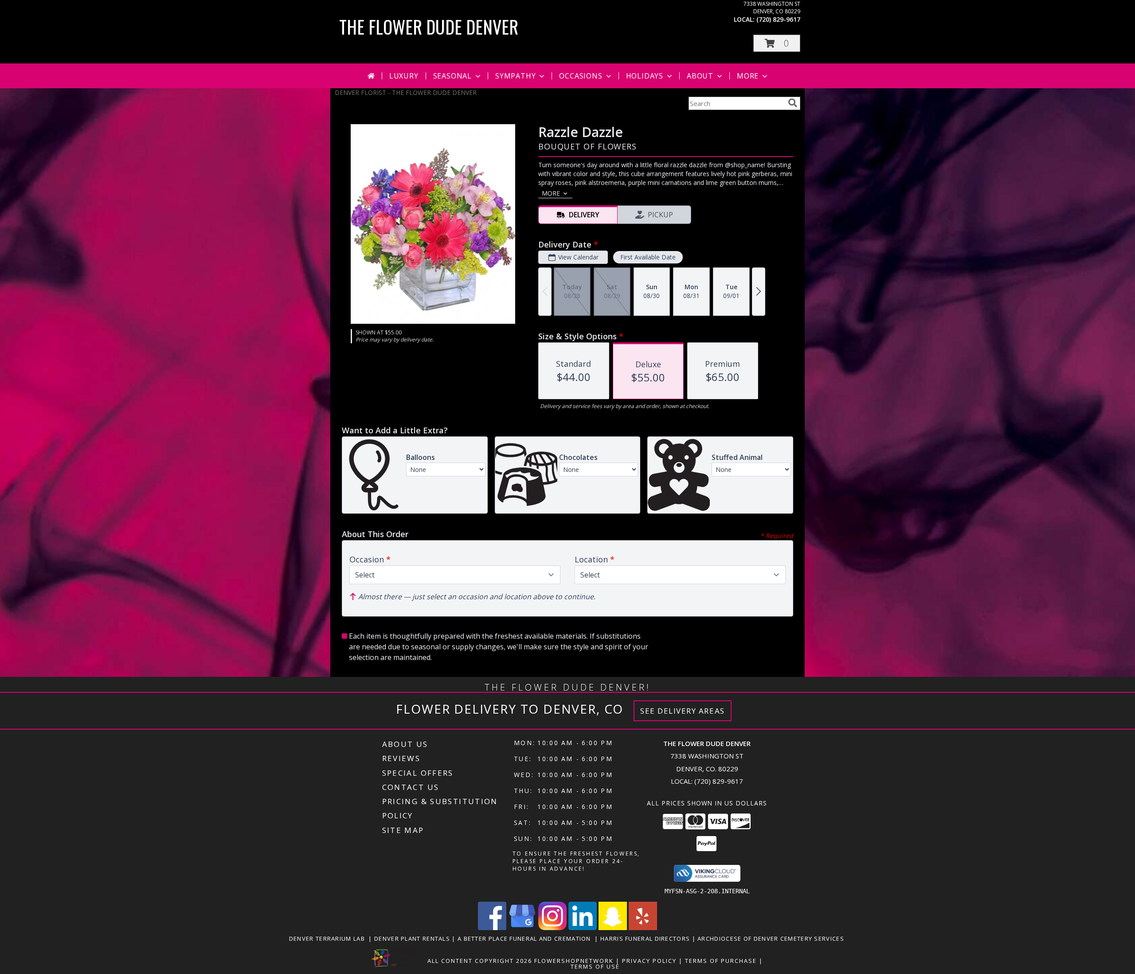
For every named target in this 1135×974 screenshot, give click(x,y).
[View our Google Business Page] (522, 927)
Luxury (404, 76)
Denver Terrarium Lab (329, 939)
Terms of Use (595, 966)
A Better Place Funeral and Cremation (526, 939)
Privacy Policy (649, 961)
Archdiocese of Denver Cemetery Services (771, 939)
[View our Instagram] (552, 927)
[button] (776, 43)
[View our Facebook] (492, 927)
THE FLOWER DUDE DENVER (428, 26)
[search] (793, 103)
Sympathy (515, 76)
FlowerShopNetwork (574, 961)
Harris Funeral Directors (646, 939)
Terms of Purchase (721, 961)
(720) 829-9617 (778, 19)
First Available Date (648, 257)
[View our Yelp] (643, 927)
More (748, 76)
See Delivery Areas (682, 711)
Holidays (644, 76)
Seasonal (452, 76)
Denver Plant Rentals (413, 939)
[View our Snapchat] (613, 927)
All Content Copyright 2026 (479, 961)
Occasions (580, 76)
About (700, 76)
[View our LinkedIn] (582, 927)
